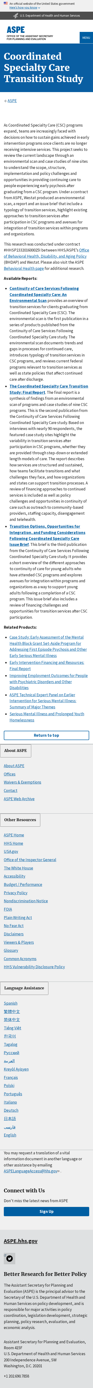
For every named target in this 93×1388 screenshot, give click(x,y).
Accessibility (14, 876)
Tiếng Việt (12, 1028)
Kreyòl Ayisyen (16, 1069)
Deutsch (11, 1110)
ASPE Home (14, 835)
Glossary (11, 950)
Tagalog (10, 1044)
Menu (86, 37)
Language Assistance (24, 988)
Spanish (10, 1003)
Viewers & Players (19, 942)
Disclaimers (14, 934)
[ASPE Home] (30, 33)
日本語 (10, 1118)
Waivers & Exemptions (22, 782)
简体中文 (12, 1019)
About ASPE (15, 750)
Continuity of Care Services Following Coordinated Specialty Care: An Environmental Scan (44, 294)
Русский (11, 1052)
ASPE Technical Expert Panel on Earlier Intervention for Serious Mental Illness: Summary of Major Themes (43, 701)
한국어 (10, 1036)
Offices (10, 774)
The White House (18, 868)
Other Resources (20, 820)
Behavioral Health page (24, 268)
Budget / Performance (23, 884)
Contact (10, 790)
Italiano (10, 1102)
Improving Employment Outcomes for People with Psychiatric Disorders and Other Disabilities (49, 681)
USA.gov (11, 851)
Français (11, 1077)
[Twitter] (9, 1258)
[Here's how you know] (46, 6)
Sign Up (47, 1211)
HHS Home (13, 843)
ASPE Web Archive (19, 798)
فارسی (10, 1127)
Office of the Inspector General (30, 859)
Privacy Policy (15, 892)
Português (13, 1094)
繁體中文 (12, 1011)
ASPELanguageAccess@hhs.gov (30, 1171)
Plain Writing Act (18, 917)
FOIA (8, 909)
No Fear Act (14, 925)
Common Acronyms (20, 958)
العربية (9, 1060)
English (10, 1135)
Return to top (46, 735)
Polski (9, 1085)
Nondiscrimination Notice (26, 901)
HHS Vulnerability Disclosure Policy (34, 966)
